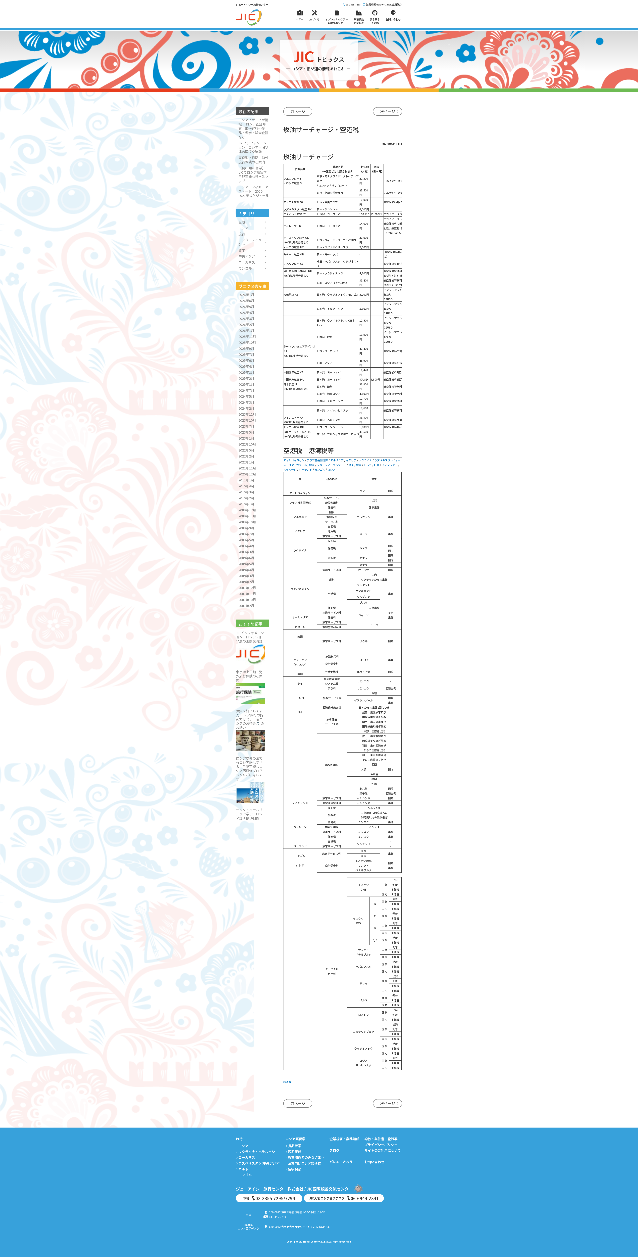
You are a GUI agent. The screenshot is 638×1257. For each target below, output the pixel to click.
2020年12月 (247, 474)
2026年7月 (246, 294)
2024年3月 (246, 402)
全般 (241, 222)
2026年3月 (246, 318)
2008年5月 (246, 563)
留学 (241, 250)
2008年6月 (246, 557)
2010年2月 (246, 498)
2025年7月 (246, 354)
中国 (358, 465)
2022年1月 (246, 462)
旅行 (241, 234)
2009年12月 (247, 510)
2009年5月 (246, 539)
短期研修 (294, 1151)
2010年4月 (246, 486)
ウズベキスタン (383, 460)
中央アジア (246, 256)
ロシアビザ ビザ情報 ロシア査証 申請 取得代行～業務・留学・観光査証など (253, 128)
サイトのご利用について (382, 1150)
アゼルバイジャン (293, 460)
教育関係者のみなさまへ (306, 1157)
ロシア (331, 469)
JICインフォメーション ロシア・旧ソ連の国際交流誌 (253, 147)
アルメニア (337, 460)
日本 (376, 465)
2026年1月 (246, 330)
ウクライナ (365, 460)
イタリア (351, 460)
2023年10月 (247, 420)
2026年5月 (246, 306)
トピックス (318, 63)
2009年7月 (246, 533)
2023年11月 (247, 414)
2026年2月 (246, 324)
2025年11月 (247, 336)
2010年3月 (246, 492)
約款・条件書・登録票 (381, 1138)
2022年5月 (246, 450)
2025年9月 (246, 348)
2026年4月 (246, 312)
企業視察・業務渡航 (344, 1138)
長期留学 (294, 1145)
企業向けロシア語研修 (304, 1163)
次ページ (387, 111)
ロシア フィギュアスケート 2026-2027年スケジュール (255, 191)
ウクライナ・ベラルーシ (256, 1151)
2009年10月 (247, 521)
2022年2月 (246, 456)
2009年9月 (246, 527)
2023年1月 (246, 438)
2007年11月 (247, 593)
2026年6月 (246, 300)
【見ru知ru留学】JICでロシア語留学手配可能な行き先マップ (253, 174)
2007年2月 (246, 605)
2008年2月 (246, 581)
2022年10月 (247, 444)
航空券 (287, 1082)
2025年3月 (246, 372)
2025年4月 (246, 366)
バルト (243, 1169)
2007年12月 (247, 587)
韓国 (312, 465)
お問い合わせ (374, 1161)
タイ (351, 465)
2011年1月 (246, 480)
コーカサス (246, 262)
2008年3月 (246, 575)
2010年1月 (246, 504)
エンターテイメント (250, 242)
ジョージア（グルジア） (331, 465)
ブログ (334, 1150)
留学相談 (294, 1169)
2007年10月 (247, 599)
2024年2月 (246, 408)
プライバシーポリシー (381, 1144)
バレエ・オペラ (341, 1161)
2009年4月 (246, 545)
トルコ (368, 465)
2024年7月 (246, 390)
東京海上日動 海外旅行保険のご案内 (253, 159)
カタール (301, 465)
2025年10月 (247, 342)
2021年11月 (247, 468)
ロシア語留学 (295, 1138)
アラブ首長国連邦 (317, 460)
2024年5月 (246, 396)
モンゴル (320, 469)
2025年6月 (246, 360)
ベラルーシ (290, 469)
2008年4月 (246, 569)
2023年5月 (246, 432)
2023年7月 (246, 426)
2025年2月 (246, 378)
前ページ (298, 111)
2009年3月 (246, 551)
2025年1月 (246, 384)
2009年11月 (247, 516)
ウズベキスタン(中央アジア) (259, 1163)
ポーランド (305, 469)
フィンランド (390, 465)
